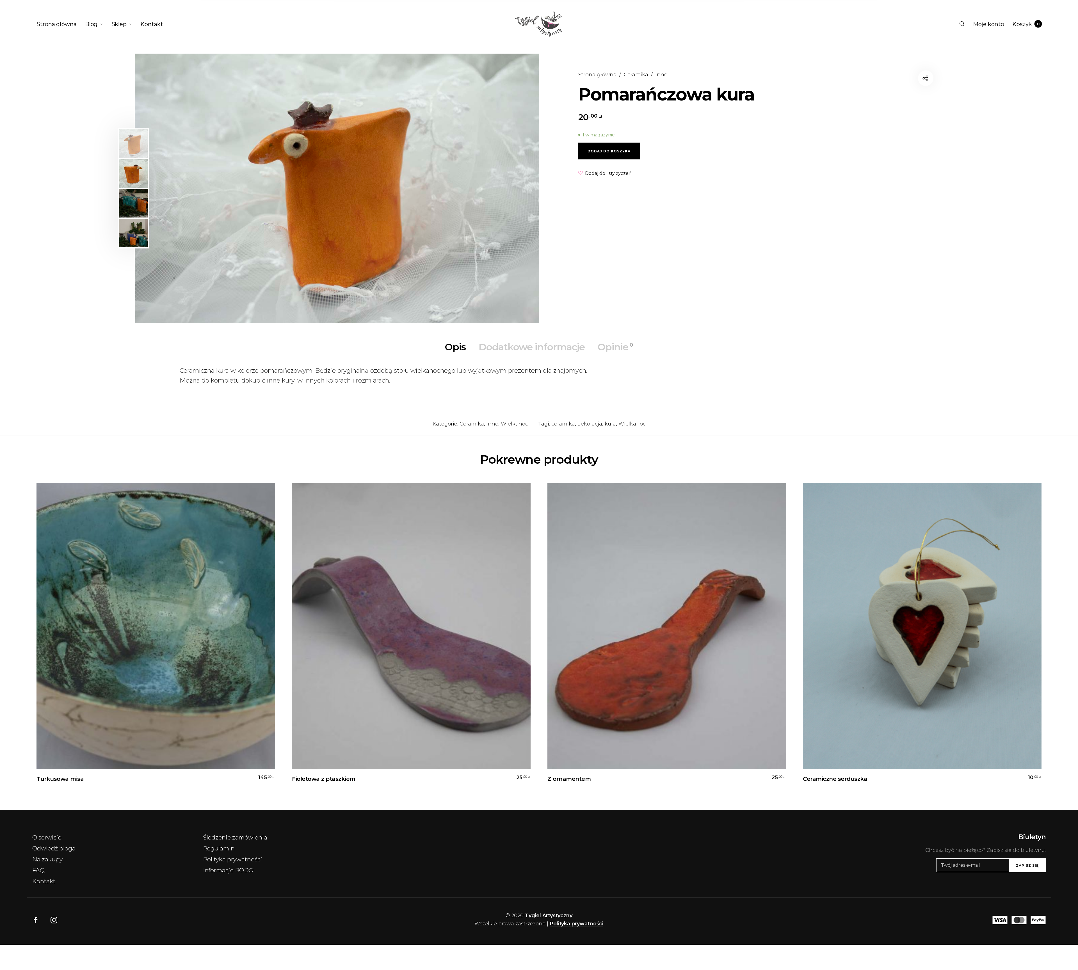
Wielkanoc (514, 424)
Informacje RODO (228, 870)
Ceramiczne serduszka (835, 778)
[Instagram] (54, 920)
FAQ (38, 870)
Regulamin (219, 848)
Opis (455, 347)
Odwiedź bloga (54, 848)
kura (610, 424)
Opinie (615, 347)
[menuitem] (60, 24)
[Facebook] (35, 920)
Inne (661, 74)
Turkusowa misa (60, 778)
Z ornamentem (569, 778)
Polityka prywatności (232, 859)
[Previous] (184, 188)
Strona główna (597, 74)
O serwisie (46, 837)
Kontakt (43, 881)
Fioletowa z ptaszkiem (323, 778)
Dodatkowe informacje (532, 347)
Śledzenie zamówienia (235, 837)
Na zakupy (47, 859)
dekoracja (589, 424)
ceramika (563, 424)
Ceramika (636, 74)
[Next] (510, 188)
